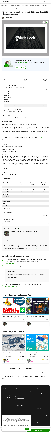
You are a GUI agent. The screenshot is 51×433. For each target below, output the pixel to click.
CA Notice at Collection (35, 419)
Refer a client (28, 403)
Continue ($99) (38, 430)
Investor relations (40, 395)
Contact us (39, 403)
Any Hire (5, 403)
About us (39, 391)
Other (3, 378)
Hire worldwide (6, 408)
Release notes (29, 406)
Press (38, 401)
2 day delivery (32, 319)
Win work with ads (18, 402)
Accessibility (30, 422)
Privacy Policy (25, 425)
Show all (8, 280)
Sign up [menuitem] (45, 1)
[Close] (29, 416)
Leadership (39, 393)
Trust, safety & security (42, 405)
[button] (25, 92)
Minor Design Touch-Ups (40, 376)
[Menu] (1, 1)
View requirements (9, 263)
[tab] (6, 372)
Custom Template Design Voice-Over (25, 376)
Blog (27, 399)
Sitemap (36, 422)
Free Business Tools (30, 405)
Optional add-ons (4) (11, 105)
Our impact (39, 399)
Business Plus (6, 401)
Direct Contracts (6, 406)
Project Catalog (4, 5)
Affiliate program (29, 401)
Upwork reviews (29, 395)
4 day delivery (8, 319)
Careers (39, 397)
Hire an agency (6, 397)
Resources (28, 397)
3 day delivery (32, 356)
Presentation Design (22, 62)
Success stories (29, 393)
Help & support (29, 391)
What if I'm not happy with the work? (13, 286)
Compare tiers (44, 74)
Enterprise (5, 399)
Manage (26, 428)
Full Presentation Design (7, 376)
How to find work (18, 391)
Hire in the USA (6, 410)
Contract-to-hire (6, 405)
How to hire (5, 391)
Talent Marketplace (7, 393)
